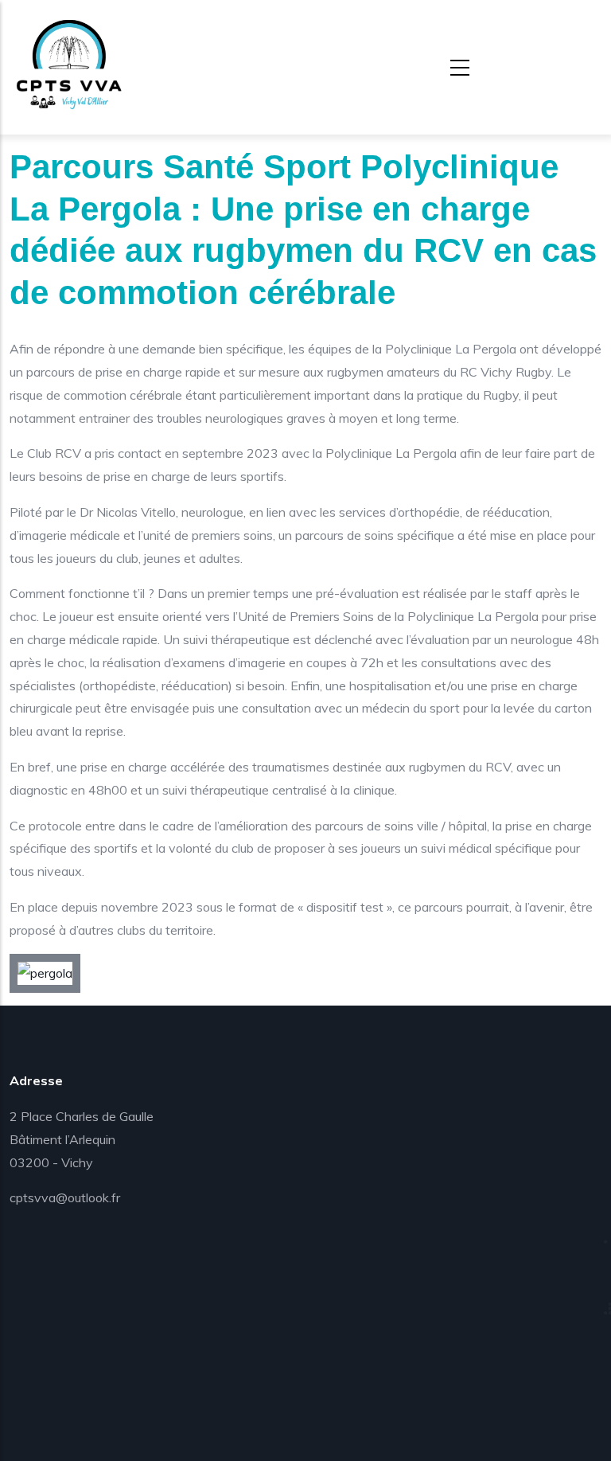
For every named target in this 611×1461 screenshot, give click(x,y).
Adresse (36, 1080)
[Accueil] (69, 63)
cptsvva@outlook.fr (65, 1197)
